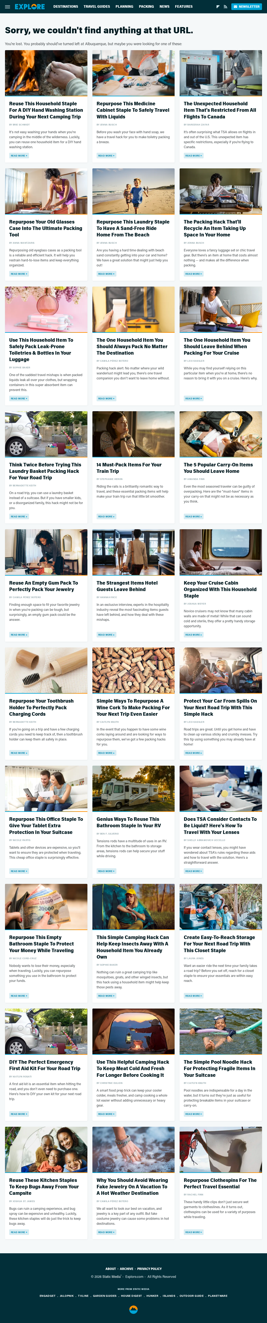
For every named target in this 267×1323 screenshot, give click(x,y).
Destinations (65, 6)
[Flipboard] (218, 6)
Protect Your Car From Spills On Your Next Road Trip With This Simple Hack (220, 707)
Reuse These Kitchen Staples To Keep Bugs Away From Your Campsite (44, 1186)
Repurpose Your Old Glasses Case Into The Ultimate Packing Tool (45, 228)
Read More (18, 155)
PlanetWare (217, 1295)
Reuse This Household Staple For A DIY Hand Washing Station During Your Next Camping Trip (46, 110)
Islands (169, 1295)
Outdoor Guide (192, 1295)
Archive (126, 1269)
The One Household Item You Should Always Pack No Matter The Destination (132, 346)
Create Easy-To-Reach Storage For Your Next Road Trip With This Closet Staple (219, 943)
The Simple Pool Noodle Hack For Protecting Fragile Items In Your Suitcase (219, 1068)
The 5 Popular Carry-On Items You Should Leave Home (218, 468)
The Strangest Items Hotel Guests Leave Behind (127, 586)
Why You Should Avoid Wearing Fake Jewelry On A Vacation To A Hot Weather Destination (132, 1186)
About (111, 1269)
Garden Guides (105, 1295)
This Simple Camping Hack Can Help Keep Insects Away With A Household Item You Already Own (133, 947)
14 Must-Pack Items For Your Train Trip (129, 468)
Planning (124, 6)
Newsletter (249, 7)
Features (184, 6)
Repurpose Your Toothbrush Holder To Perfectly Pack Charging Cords (41, 707)
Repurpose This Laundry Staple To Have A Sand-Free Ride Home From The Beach (133, 228)
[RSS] (225, 6)
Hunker (152, 1295)
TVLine (83, 1295)
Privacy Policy (149, 1269)
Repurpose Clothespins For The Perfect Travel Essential (220, 1183)
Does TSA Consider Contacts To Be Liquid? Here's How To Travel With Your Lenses (220, 825)
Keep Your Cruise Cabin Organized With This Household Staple (220, 589)
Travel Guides (97, 6)
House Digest (131, 1295)
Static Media (111, 1276)
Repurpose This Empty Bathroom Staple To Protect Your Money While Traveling (41, 943)
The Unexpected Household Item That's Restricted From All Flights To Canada (220, 110)
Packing (146, 6)
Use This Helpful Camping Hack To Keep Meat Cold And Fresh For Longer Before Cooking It (133, 1068)
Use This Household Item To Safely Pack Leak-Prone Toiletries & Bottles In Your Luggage (41, 350)
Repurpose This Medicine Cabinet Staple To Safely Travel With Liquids (133, 110)
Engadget (47, 1295)
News (164, 6)
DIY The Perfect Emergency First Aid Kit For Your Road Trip (44, 1065)
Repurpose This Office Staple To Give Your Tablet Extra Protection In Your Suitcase (46, 825)
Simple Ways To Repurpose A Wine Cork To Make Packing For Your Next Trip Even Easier (133, 707)
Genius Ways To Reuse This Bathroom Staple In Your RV (129, 822)
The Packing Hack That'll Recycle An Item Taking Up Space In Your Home (215, 228)
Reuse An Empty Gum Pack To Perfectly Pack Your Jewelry (43, 586)
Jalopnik (67, 1295)
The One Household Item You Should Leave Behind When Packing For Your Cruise (217, 346)
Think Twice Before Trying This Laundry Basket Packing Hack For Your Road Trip (45, 471)
